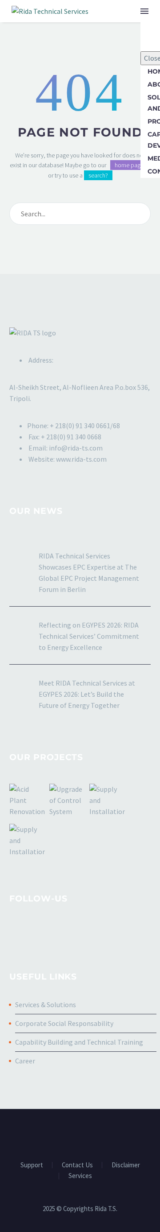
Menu (144, 11)
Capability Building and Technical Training (79, 1042)
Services (80, 1176)
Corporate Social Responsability (64, 1023)
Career (25, 1060)
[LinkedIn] (74, 1133)
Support (31, 1165)
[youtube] (64, 933)
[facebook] (14, 933)
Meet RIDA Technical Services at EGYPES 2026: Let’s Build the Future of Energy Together (87, 694)
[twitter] (47, 933)
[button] (126, 11)
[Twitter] (85, 1133)
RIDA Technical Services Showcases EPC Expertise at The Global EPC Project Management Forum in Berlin (89, 572)
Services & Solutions (45, 1004)
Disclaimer (126, 1165)
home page (129, 165)
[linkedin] (31, 933)
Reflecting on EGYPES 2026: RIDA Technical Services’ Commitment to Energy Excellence (89, 636)
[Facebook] (62, 1133)
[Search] (140, 214)
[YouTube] (97, 1133)
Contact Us (77, 1165)
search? (98, 175)
